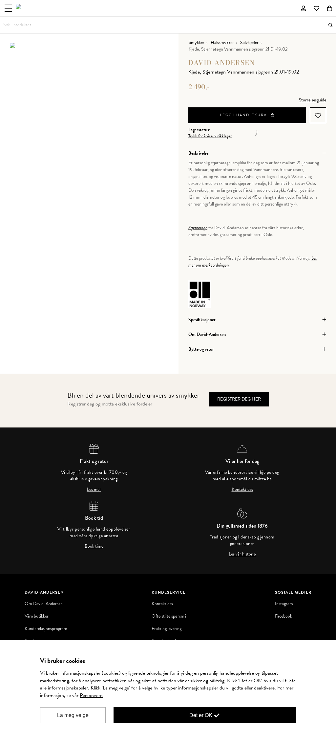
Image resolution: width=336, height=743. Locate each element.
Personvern (91, 695)
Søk (330, 25)
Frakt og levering (166, 628)
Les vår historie (242, 554)
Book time (94, 546)
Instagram (284, 604)
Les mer (94, 489)
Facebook (283, 616)
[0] (329, 8)
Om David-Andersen (44, 604)
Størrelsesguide (312, 100)
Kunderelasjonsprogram (46, 628)
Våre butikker (37, 616)
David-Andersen (221, 62)
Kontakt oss (242, 489)
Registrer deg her (239, 399)
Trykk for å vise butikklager (210, 136)
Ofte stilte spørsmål (169, 616)
